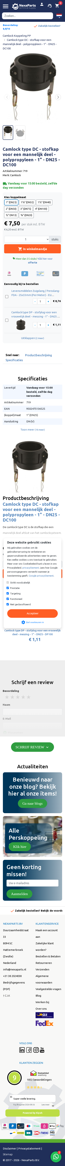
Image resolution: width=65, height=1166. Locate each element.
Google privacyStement (41, 575)
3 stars (18, 697)
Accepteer (32, 613)
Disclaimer (9, 1148)
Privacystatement (29, 1148)
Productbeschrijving (38, 355)
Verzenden (42, 969)
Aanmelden (19, 894)
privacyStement (30, 567)
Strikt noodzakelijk (20, 582)
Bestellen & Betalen (48, 956)
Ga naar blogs (32, 803)
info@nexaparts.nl (14, 969)
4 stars (23, 697)
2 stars (12, 697)
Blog (38, 995)
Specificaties (14, 360)
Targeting (15, 593)
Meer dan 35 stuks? (33, 260)
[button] (59, 15)
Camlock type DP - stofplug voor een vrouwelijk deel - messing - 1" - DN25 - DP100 (34, 316)
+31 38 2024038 (12, 976)
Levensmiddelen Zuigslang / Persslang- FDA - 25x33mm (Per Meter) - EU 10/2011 (35, 295)
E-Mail (7, 718)
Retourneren (44, 962)
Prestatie (15, 588)
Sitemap (8, 1154)
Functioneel (16, 599)
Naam (6, 704)
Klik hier (19, 847)
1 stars (7, 697)
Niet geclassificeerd (20, 604)
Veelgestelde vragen (48, 989)
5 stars (29, 697)
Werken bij (42, 1002)
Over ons (41, 1008)
